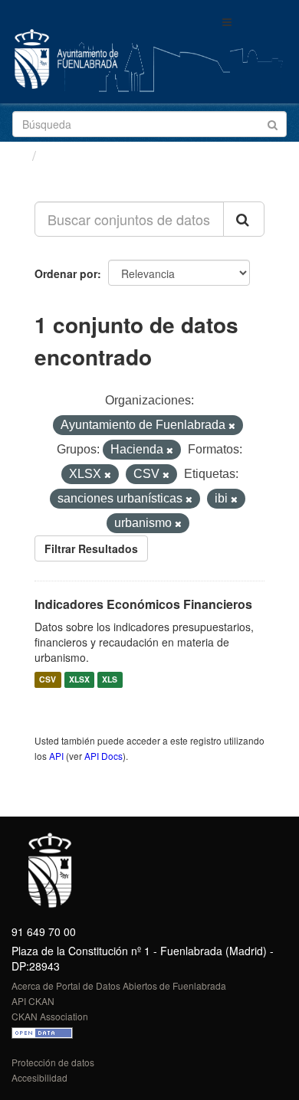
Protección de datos (53, 1062)
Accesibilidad (39, 1077)
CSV (47, 680)
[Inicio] (18, 155)
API (56, 755)
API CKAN (33, 1000)
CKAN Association (50, 1016)
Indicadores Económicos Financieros (143, 604)
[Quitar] (231, 426)
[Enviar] (272, 122)
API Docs (103, 755)
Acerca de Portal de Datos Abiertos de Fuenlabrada (119, 985)
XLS (109, 680)
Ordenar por (65, 273)
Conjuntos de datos (108, 155)
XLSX (79, 680)
